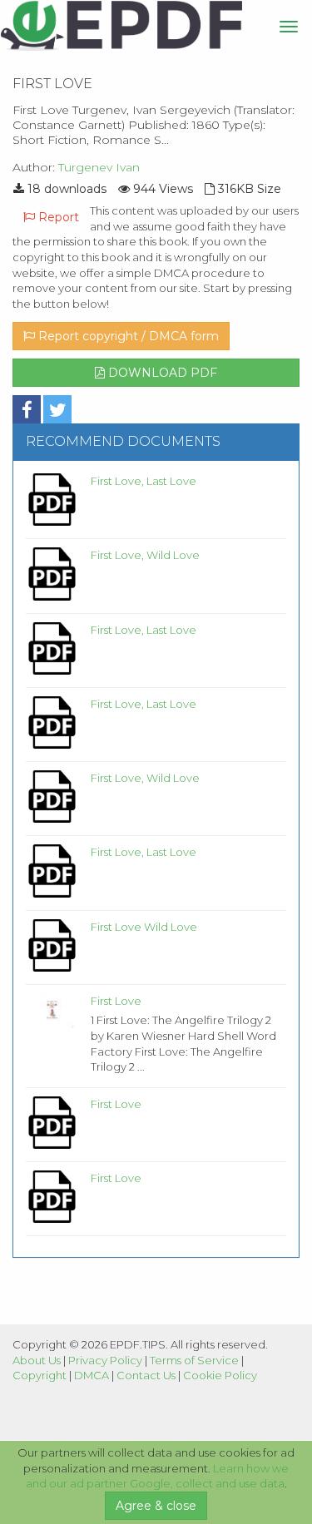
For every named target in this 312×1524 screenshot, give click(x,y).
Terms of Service (194, 1360)
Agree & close (156, 1505)
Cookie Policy (220, 1375)
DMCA (91, 1375)
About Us (36, 1360)
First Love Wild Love (144, 926)
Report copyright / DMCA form (127, 336)
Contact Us (146, 1375)
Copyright (39, 1375)
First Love (116, 1000)
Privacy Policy (105, 1360)
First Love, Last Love (143, 480)
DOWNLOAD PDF (161, 372)
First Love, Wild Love (145, 555)
